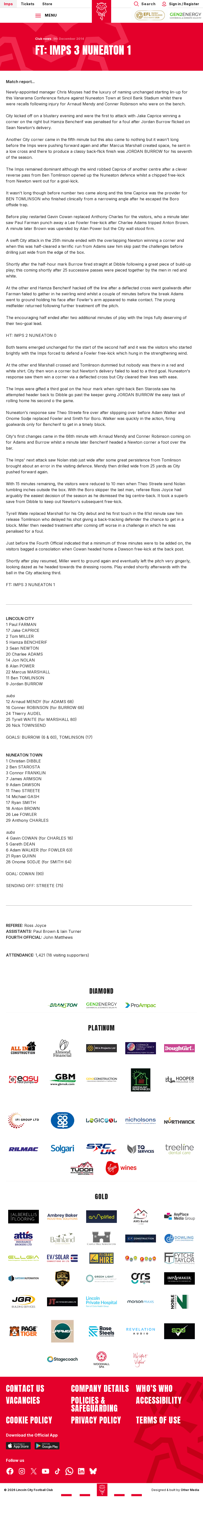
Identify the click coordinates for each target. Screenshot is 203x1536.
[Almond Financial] (62, 1048)
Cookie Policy (29, 1420)
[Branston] (62, 1005)
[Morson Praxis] (140, 1301)
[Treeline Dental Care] (179, 1149)
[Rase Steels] (101, 1331)
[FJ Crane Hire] (101, 1258)
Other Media (190, 1490)
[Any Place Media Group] (179, 1216)
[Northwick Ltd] (179, 1120)
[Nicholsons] (140, 1120)
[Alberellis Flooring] (23, 1216)
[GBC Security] (62, 1278)
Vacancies (23, 1400)
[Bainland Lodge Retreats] (62, 1238)
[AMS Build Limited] (140, 1217)
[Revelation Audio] (140, 1331)
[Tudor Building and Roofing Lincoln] (82, 1168)
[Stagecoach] (62, 1360)
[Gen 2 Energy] (101, 1005)
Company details (100, 1389)
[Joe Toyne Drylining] (62, 1301)
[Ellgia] (23, 1258)
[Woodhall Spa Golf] (101, 1360)
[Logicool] (101, 1120)
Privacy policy (96, 1420)
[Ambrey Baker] (62, 1216)
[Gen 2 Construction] (101, 1080)
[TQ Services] (140, 1149)
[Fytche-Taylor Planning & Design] (179, 1258)
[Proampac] (140, 1005)
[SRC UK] (101, 1149)
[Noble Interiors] (179, 1302)
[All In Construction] (23, 1048)
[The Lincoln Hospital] (101, 1301)
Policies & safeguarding (94, 1404)
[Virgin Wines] (121, 1168)
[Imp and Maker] (179, 1278)
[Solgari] (62, 1149)
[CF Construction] (140, 1238)
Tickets (27, 4)
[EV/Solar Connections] (62, 1258)
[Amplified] (101, 1216)
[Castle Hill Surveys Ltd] (101, 1238)
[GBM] (62, 1080)
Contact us (25, 1389)
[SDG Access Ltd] (179, 1331)
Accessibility (159, 1400)
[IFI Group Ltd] (23, 1120)
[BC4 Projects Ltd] (101, 1048)
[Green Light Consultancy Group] (101, 1278)
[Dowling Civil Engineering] (179, 1238)
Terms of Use (158, 1420)
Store (47, 4)
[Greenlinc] (140, 1079)
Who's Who (154, 1389)
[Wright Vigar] (140, 1360)
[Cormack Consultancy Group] (140, 1048)
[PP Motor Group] (62, 1331)
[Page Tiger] (23, 1331)
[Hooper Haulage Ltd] (179, 1079)
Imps (8, 4)
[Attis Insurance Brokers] (23, 1238)
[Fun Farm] (140, 1258)
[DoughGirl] (179, 1048)
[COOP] (62, 1120)
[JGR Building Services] (23, 1302)
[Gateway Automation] (23, 1278)
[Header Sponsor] (185, 15)
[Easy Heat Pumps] (23, 1080)
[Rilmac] (23, 1149)
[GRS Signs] (140, 1278)
